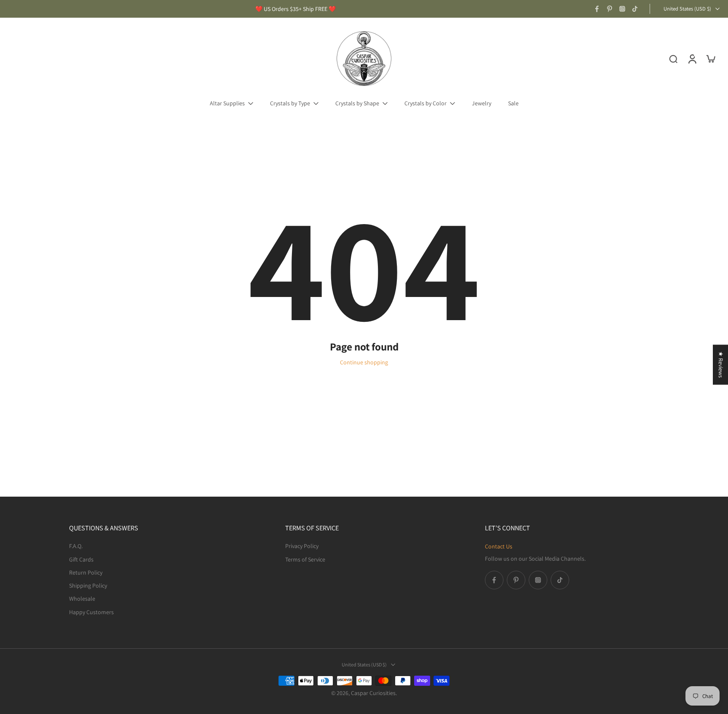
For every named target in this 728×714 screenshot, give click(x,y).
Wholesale (82, 598)
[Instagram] (622, 9)
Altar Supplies (227, 103)
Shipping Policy (88, 585)
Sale (513, 103)
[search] (673, 58)
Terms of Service (305, 559)
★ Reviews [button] (721, 364)
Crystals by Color (425, 103)
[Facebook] (597, 9)
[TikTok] (635, 9)
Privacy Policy (301, 546)
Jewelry (481, 103)
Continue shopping (364, 362)
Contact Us (498, 546)
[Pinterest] (609, 9)
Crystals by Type (290, 103)
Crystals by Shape (357, 103)
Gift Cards (81, 559)
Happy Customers (91, 611)
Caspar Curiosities (373, 693)
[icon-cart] (710, 58)
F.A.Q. (76, 546)
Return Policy (85, 572)
